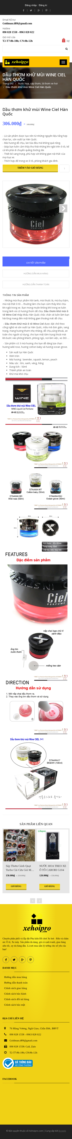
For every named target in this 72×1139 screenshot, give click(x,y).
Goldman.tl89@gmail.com (17, 23)
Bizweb (62, 1130)
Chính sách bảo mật (14, 1004)
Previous (8, 208)
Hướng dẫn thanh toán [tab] (36, 284)
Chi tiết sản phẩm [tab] (35, 262)
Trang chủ (8, 83)
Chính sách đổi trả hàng (16, 999)
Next (63, 208)
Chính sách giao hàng (15, 988)
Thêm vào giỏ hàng (30, 168)
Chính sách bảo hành (15, 993)
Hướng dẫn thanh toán (16, 982)
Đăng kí (43, 5)
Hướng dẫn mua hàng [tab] (36, 273)
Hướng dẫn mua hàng (15, 977)
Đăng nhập (31, 5)
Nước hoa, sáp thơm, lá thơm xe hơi (37, 83)
